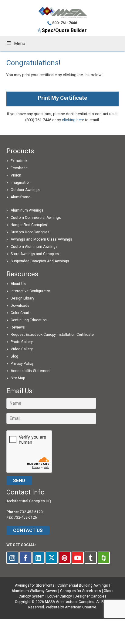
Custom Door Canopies (30, 232)
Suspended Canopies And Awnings (40, 261)
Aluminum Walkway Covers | (36, 591)
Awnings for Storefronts (35, 585)
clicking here (73, 120)
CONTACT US (28, 530)
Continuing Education (29, 320)
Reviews (18, 327)
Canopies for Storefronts (80, 591)
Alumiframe (20, 197)
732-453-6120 (31, 512)
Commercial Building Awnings (82, 585)
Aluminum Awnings (27, 210)
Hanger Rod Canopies (29, 225)
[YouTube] (78, 558)
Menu (19, 43)
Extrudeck (19, 161)
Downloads (20, 305)
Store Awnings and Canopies (35, 254)
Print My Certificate (62, 98)
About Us (18, 284)
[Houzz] (104, 558)
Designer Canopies (90, 596)
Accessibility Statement (31, 371)
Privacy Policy (22, 363)
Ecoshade (19, 168)
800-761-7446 (64, 23)
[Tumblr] (91, 558)
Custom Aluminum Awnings (34, 247)
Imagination (21, 182)
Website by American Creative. (71, 607)
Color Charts (21, 313)
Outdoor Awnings (25, 190)
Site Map (18, 378)
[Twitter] (52, 558)
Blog (14, 356)
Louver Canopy (59, 596)
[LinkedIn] (38, 558)
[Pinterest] (65, 558)
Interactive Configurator (30, 291)
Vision (16, 175)
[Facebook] (25, 558)
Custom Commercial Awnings (36, 217)
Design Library (22, 298)
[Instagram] (12, 558)
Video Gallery (22, 349)
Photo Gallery (22, 342)
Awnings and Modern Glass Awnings (41, 239)
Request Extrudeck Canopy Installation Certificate (52, 334)
